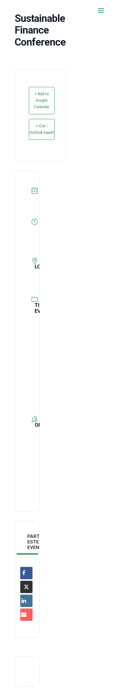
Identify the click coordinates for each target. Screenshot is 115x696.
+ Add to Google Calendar (41, 100)
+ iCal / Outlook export (41, 129)
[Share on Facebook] (26, 573)
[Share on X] (26, 587)
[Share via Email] (26, 614)
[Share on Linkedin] (26, 601)
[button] (101, 10)
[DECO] (18, 10)
